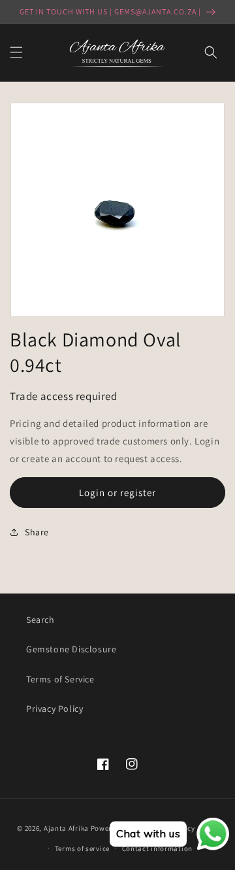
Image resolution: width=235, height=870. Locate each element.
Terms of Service (60, 679)
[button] (16, 52)
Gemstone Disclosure (71, 649)
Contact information (157, 848)
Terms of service (82, 848)
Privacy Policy (54, 708)
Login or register (117, 492)
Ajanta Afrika (66, 828)
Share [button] (37, 532)
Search (40, 620)
